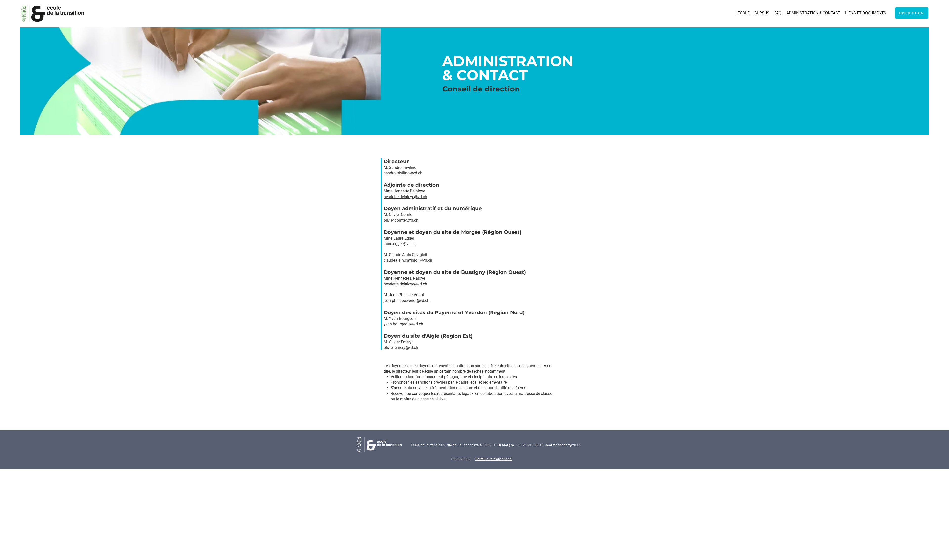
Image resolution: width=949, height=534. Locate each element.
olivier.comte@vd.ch (401, 220)
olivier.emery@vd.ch (401, 347)
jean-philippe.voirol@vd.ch (406, 300)
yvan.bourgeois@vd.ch (403, 324)
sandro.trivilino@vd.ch (403, 173)
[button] (742, 13)
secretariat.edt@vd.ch (563, 445)
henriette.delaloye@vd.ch (405, 196)
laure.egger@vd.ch (400, 243)
